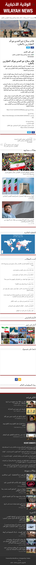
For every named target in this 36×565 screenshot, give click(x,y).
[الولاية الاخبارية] (18, 4)
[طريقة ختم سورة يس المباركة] (31, 411)
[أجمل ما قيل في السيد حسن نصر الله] (31, 419)
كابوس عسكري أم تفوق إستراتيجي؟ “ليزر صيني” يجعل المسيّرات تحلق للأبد (14, 525)
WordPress (15, 558)
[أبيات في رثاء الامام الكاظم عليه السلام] (31, 437)
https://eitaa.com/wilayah (27, 127)
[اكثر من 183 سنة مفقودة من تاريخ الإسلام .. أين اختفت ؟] (31, 404)
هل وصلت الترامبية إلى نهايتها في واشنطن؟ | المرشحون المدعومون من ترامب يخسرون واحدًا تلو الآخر (14, 541)
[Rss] (19, 379)
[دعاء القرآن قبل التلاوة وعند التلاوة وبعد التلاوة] (31, 428)
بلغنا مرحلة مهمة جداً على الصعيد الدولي (13, 496)
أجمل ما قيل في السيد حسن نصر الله (14, 416)
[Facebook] (16, 379)
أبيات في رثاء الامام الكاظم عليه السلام (14, 435)
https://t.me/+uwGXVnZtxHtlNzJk (15, 109)
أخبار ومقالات (26, 17)
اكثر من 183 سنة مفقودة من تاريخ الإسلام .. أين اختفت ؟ (15, 402)
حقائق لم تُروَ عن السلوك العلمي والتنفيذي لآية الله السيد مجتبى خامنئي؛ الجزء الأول (14, 518)
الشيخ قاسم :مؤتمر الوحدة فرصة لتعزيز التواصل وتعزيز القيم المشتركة (23, 140)
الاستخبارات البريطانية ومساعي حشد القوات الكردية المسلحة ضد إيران (14, 548)
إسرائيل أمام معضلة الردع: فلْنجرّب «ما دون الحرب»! (11, 145)
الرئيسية (32, 17)
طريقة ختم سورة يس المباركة (16, 409)
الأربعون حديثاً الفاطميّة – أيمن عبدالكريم (13, 475)
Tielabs (28, 558)
